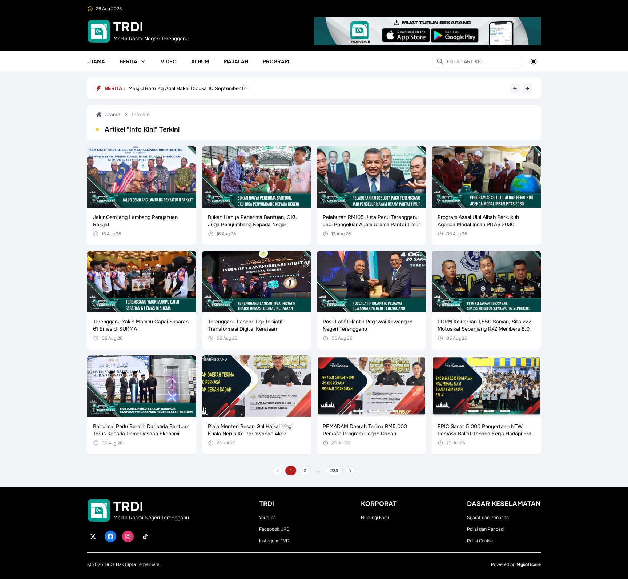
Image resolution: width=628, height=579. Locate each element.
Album (200, 61)
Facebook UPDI (275, 529)
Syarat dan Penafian (488, 517)
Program (276, 61)
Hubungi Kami (375, 517)
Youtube (267, 517)
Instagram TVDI (274, 541)
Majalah (236, 61)
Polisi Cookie (480, 541)
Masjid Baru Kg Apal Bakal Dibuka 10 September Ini (187, 92)
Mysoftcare (528, 564)
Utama (96, 61)
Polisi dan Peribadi (485, 529)
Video (169, 61)
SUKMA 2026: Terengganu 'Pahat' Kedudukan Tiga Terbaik (196, 87)
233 (334, 471)
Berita (128, 61)
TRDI (109, 564)
